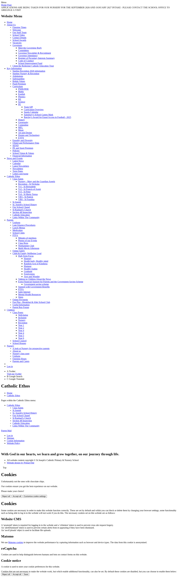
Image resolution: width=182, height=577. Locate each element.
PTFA (15, 235)
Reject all (6, 496)
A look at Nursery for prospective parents (31, 348)
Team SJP (28, 107)
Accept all (17, 496)
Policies (16, 150)
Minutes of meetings (27, 238)
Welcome (17, 30)
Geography (23, 122)
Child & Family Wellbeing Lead (27, 253)
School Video (19, 35)
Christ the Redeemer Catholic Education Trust (33, 66)
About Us (11, 25)
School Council (19, 341)
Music (21, 130)
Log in (10, 366)
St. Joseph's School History (25, 204)
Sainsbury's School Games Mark (38, 114)
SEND (16, 145)
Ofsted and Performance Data (26, 143)
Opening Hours (19, 359)
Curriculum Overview (34, 109)
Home (9, 22)
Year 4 (21, 330)
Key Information (14, 68)
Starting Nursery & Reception (26, 73)
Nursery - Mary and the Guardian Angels (36, 181)
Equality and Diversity (23, 140)
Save (26, 574)
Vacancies (17, 43)
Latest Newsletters (21, 166)
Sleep (20, 297)
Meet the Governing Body (30, 48)
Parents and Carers (21, 361)
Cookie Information (15, 440)
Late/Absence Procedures (24, 225)
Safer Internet (24, 292)
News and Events (15, 158)
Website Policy (13, 443)
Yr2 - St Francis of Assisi (29, 189)
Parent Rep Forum (21, 307)
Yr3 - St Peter (24, 192)
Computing (23, 125)
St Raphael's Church (22, 210)
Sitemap (10, 438)
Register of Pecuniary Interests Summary (36, 58)
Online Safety (19, 251)
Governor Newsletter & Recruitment (34, 53)
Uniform (16, 222)
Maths (21, 91)
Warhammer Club (26, 245)
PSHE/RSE (23, 89)
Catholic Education (21, 215)
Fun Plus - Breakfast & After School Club (31, 302)
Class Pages (18, 312)
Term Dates (18, 171)
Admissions (18, 76)
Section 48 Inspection (22, 212)
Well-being (23, 315)
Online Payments (20, 299)
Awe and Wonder (32, 276)
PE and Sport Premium (23, 148)
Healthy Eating (30, 269)
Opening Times (19, 27)
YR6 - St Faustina (26, 199)
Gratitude (28, 271)
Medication (18, 230)
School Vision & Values (23, 153)
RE (19, 99)
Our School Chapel (21, 207)
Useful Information (21, 305)
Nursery (21, 320)
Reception (22, 323)
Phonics (21, 96)
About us (17, 351)
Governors (17, 45)
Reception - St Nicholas (29, 184)
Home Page (6, 5)
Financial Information (22, 156)
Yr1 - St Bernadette (27, 186)
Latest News (18, 161)
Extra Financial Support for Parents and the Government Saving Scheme (50, 281)
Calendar (17, 163)
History (21, 120)
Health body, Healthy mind (36, 261)
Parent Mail (6, 430)
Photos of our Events (27, 240)
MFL (20, 127)
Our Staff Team (19, 32)
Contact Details (19, 37)
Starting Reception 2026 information (29, 71)
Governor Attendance (28, 55)
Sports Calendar (31, 112)
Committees (23, 50)
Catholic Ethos (13, 176)
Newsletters (18, 168)
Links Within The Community (26, 217)
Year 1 (21, 325)
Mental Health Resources (29, 294)
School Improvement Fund (30, 63)
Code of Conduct (26, 61)
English (21, 94)
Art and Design (25, 132)
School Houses (19, 343)
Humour (27, 266)
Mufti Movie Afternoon (28, 248)
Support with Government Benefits (34, 287)
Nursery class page (21, 353)
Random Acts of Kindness (35, 263)
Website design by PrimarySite (20, 463)
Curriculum (18, 86)
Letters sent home (20, 174)
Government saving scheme (36, 284)
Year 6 (21, 338)
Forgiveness (29, 274)
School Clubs (19, 233)
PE (19, 104)
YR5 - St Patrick (25, 197)
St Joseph (17, 202)
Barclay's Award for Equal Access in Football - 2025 (47, 117)
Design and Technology (29, 135)
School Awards (19, 40)
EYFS (21, 138)
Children (11, 310)
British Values (19, 81)
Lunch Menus (19, 227)
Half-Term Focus (26, 256)
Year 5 (21, 335)
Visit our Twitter (14, 374)
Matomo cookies (15, 542)
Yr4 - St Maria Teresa (28, 194)
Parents (10, 220)
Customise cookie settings (35, 496)
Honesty (27, 258)
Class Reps (23, 243)
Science (21, 102)
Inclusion (22, 317)
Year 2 (21, 328)
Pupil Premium (19, 84)
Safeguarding (18, 78)
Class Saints (18, 179)
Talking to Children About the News (34, 279)
